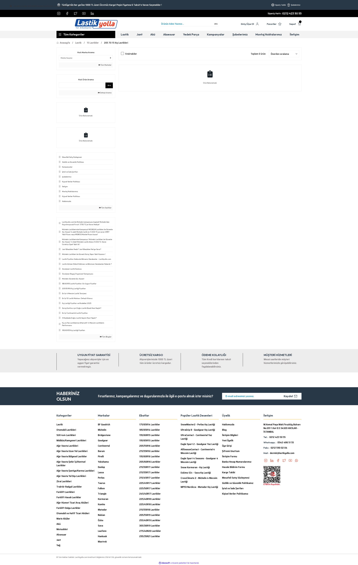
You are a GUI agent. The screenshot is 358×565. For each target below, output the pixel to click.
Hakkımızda (228, 424)
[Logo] (96, 24)
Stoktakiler (131, 54)
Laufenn (102, 531)
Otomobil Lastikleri (66, 430)
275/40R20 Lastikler (150, 531)
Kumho (101, 504)
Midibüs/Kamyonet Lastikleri (71, 440)
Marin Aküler (63, 518)
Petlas (101, 478)
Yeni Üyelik (227, 440)
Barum (101, 451)
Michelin (102, 430)
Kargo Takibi (228, 472)
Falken (101, 488)
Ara (109, 85)
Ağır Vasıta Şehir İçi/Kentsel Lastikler (70, 463)
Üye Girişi (227, 446)
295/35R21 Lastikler (149, 536)
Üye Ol (250, 24)
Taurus (101, 483)
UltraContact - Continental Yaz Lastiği (196, 437)
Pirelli (101, 456)
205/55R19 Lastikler (149, 515)
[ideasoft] (164, 563)
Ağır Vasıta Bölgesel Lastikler (71, 456)
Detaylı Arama (105, 93)
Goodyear (103, 440)
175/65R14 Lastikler (149, 424)
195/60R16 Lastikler (149, 456)
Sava (100, 525)
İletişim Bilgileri (230, 435)
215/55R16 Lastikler (149, 451)
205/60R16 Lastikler (149, 462)
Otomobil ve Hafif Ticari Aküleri (72, 513)
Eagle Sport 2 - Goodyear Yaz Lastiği (199, 444)
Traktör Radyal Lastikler (69, 487)
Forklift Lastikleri (65, 492)
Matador (102, 509)
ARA (216, 24)
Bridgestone (104, 435)
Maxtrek (102, 541)
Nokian (101, 515)
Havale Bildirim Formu (233, 467)
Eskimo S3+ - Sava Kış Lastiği (196, 472)
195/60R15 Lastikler (149, 435)
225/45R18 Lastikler (149, 504)
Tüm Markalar (105, 65)
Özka (100, 520)
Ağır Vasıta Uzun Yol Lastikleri (72, 451)
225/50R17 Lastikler (149, 488)
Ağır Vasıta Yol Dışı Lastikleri (71, 476)
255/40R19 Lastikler (149, 520)
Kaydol (288, 396)
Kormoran (103, 499)
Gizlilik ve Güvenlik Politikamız (237, 483)
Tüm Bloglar (106, 337)
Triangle (102, 494)
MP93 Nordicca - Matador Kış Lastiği (199, 487)
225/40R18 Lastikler (150, 499)
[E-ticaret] (178, 563)
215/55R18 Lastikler (149, 509)
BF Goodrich (104, 424)
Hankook (102, 536)
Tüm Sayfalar (106, 208)
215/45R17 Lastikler (149, 478)
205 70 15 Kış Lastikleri (116, 43)
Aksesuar (61, 534)
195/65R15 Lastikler (149, 440)
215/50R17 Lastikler (149, 467)
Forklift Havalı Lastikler (68, 497)
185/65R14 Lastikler (149, 430)
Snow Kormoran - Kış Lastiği (195, 467)
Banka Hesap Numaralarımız (236, 462)
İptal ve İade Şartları (232, 488)
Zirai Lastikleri (63, 481)
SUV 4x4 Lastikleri (66, 435)
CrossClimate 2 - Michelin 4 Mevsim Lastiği (199, 479)
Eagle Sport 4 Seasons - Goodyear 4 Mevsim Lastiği (199, 460)
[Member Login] (257, 24)
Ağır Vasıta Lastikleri (67, 446)
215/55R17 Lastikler (149, 472)
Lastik (59, 424)
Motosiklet (62, 529)
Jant (58, 540)
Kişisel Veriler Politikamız (235, 494)
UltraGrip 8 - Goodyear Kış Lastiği (198, 430)
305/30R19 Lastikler (149, 525)
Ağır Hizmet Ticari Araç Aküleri (72, 502)
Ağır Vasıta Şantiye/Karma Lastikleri (75, 471)
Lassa (101, 472)
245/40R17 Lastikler (150, 494)
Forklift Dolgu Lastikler (68, 508)
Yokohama (103, 462)
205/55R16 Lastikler (149, 446)
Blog (224, 430)
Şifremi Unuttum (231, 451)
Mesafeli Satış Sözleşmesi (235, 478)
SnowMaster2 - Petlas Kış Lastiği (198, 424)
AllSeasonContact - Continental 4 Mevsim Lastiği (198, 451)
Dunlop (101, 467)
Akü (58, 524)
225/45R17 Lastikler (149, 483)
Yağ (58, 545)
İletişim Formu (229, 456)
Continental (104, 446)
